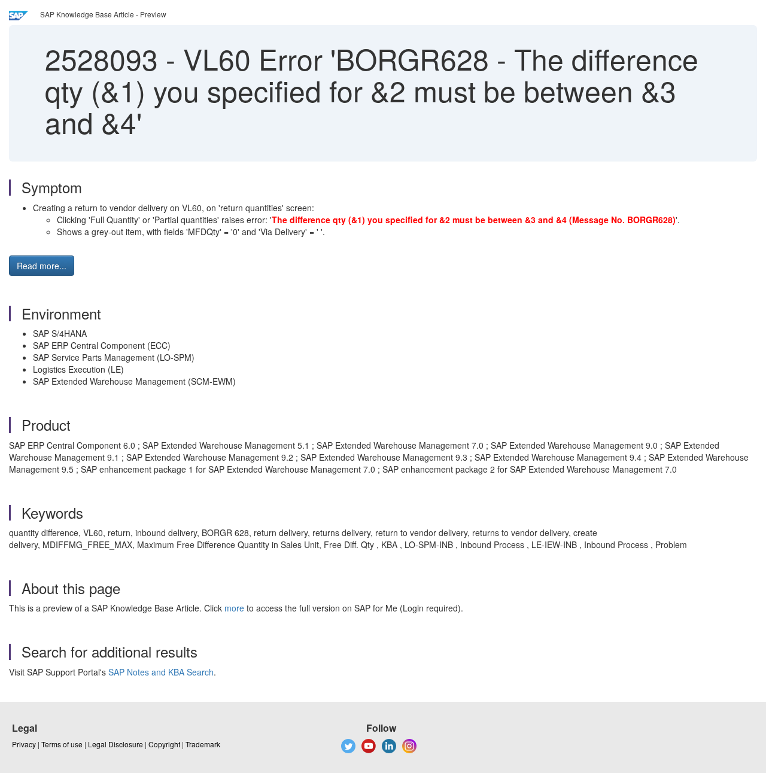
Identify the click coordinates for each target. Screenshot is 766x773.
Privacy (24, 744)
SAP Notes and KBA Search (161, 672)
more (234, 608)
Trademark (203, 744)
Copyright (164, 744)
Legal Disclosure (115, 744)
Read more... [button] (41, 266)
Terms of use (62, 744)
